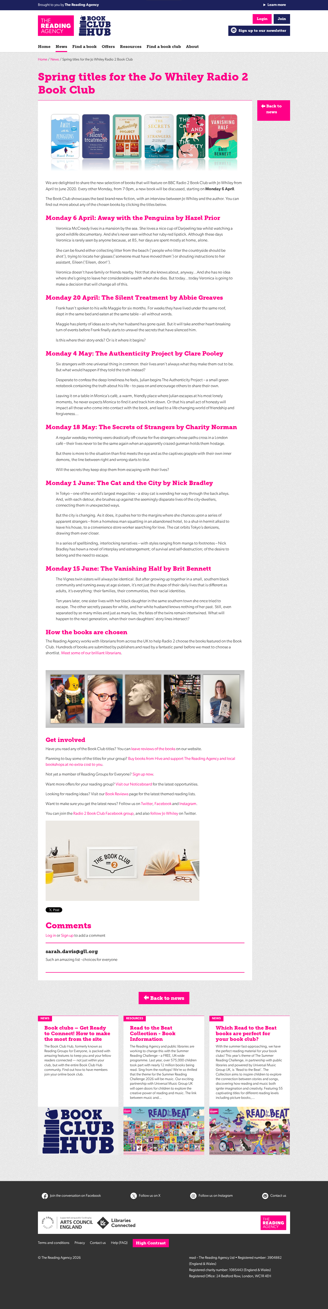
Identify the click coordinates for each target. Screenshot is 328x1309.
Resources (130, 46)
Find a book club (164, 46)
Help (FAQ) (119, 1243)
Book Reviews (116, 794)
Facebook (163, 804)
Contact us (278, 1196)
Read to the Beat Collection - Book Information (153, 1033)
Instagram (187, 804)
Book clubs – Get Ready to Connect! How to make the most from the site (77, 1033)
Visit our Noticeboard (134, 784)
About (192, 46)
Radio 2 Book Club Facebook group (103, 814)
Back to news (166, 998)
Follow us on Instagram (215, 1196)
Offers (108, 46)
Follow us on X (149, 1196)
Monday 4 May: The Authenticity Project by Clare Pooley (134, 353)
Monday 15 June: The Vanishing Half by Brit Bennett (128, 568)
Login (262, 19)
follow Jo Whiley (164, 814)
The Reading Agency (82, 5)
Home (44, 46)
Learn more (277, 5)
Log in (51, 936)
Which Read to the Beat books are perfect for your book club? (246, 1033)
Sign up (67, 936)
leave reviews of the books (153, 749)
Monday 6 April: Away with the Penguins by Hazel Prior (133, 217)
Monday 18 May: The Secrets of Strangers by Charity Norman (141, 427)
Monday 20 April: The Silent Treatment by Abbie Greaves (134, 297)
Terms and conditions (53, 1243)
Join (282, 19)
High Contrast (151, 1243)
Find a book (84, 46)
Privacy (80, 1243)
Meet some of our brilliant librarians (91, 653)
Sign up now (142, 774)
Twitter (146, 804)
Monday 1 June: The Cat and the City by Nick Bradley (129, 483)
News (61, 46)
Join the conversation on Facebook (75, 1196)
